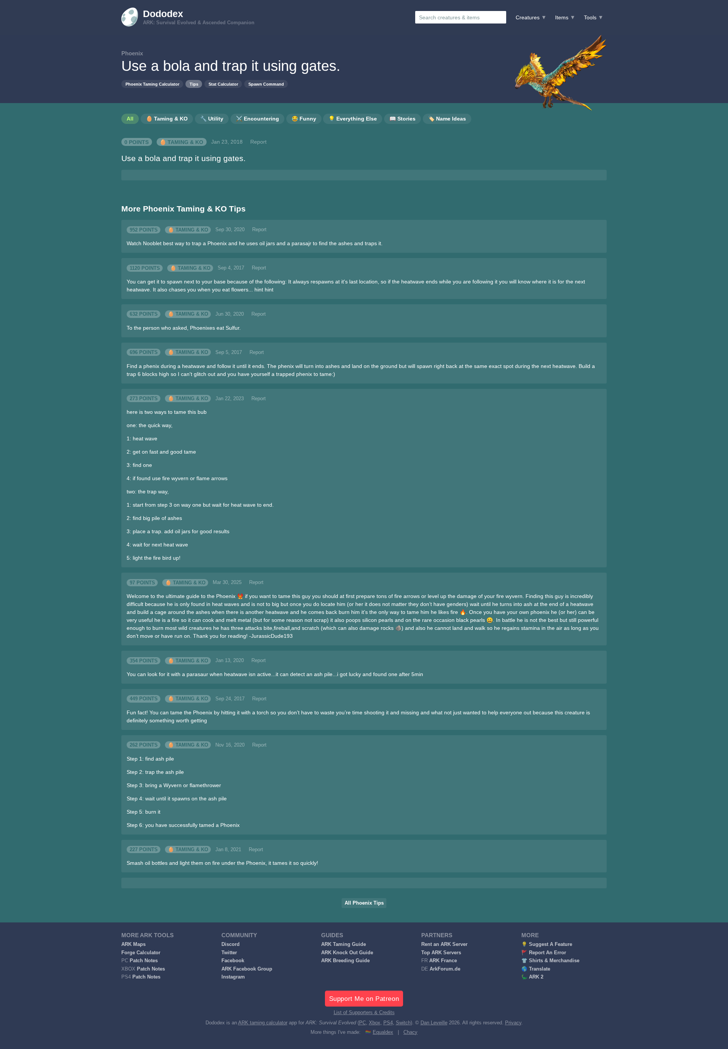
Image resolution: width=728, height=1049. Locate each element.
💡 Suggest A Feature (546, 944)
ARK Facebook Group (246, 969)
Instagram (233, 977)
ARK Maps (133, 944)
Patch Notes (144, 960)
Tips (194, 84)
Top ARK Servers (441, 952)
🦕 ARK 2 (532, 977)
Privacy (513, 1023)
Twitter (229, 952)
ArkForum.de (445, 969)
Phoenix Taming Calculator (152, 84)
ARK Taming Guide (343, 944)
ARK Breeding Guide (345, 960)
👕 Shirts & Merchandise (550, 960)
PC (362, 1023)
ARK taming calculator (262, 1023)
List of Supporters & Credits (364, 1012)
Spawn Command (266, 84)
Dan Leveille (433, 1023)
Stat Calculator (223, 84)
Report (258, 142)
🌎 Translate (535, 969)
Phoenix (132, 53)
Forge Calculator (140, 952)
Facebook (232, 960)
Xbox (374, 1023)
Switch (403, 1023)
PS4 (388, 1023)
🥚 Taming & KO (181, 142)
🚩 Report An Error (543, 952)
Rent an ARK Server (444, 944)
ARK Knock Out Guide (347, 952)
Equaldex (383, 1032)
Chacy (410, 1032)
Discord (230, 944)
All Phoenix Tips (364, 903)
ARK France (443, 960)
